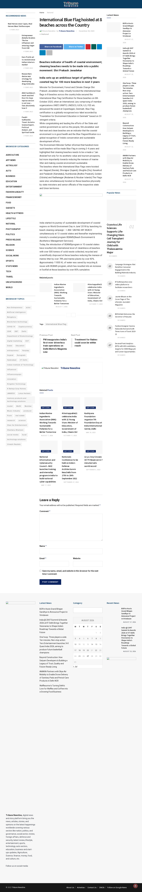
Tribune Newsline (66, 31)
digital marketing (14, 341)
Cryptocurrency (25, 327)
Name (43, 546)
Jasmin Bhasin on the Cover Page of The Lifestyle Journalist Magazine (123, 300)
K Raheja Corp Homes (16, 389)
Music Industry (13, 411)
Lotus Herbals (24, 393)
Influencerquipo (14, 374)
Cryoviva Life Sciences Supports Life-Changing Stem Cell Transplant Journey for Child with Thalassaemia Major (115, 238)
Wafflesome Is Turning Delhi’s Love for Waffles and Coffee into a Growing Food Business (54, 689)
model (10, 406)
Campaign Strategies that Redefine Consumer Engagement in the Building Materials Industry (125, 268)
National (50, 13)
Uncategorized (14, 282)
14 (92, 644)
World (9, 287)
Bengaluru (11, 317)
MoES (18, 406)
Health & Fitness (14, 213)
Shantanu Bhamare (15, 430)
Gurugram (21, 355)
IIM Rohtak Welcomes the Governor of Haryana (125, 315)
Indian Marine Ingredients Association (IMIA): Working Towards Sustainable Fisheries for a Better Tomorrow (61, 294)
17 (75, 650)
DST (27, 341)
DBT (16, 331)
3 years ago (28, 136)
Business (10, 176)
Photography (13, 229)
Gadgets (10, 208)
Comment (45, 511)
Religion (10, 245)
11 (79, 644)
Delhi (24, 331)
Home (42, 13)
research (11, 420)
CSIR (9, 331)
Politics (10, 234)
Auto (8, 171)
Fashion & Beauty (15, 192)
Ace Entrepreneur (14, 307)
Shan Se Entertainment (17, 425)
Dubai (9, 346)
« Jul (75, 666)
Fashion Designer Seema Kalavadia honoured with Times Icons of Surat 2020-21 (125, 330)
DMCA (101, 887)
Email (43, 558)
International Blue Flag (56, 324)
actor (28, 307)
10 (75, 644)
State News (12, 266)
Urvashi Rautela (14, 444)
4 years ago (28, 51)
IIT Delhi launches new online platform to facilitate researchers (123, 285)
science (22, 420)
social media (12, 435)
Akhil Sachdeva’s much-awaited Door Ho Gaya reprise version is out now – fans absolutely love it (28, 100)
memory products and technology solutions (16, 399)
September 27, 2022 (71, 482)
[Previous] (68, 315)
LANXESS (11, 393)
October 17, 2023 (95, 304)
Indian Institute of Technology (20, 365)
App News (11, 160)
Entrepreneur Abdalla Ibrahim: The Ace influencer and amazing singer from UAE (28, 41)
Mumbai (28, 406)
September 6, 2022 (93, 470)
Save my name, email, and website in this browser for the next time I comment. (70, 572)
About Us (70, 887)
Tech (8, 271)
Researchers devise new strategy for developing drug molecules (28, 79)
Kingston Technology (16, 384)
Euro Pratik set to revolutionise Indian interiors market (28, 61)
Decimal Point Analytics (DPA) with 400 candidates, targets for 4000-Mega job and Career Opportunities (125, 347)
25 (79, 656)
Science (10, 250)
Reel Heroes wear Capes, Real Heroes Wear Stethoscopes (20, 25)
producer (28, 411)
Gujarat (10, 355)
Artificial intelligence (16, 312)
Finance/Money (13, 197)
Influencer (11, 369)
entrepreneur (13, 350)
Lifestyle (11, 218)
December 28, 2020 (86, 31)
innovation (11, 379)
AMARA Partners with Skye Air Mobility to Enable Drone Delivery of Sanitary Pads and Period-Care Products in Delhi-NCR (129, 165)
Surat (24, 435)
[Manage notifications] (135, 886)
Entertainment (14, 187)
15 (96, 644)
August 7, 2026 (61, 307)
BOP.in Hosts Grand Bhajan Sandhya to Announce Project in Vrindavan (128, 29)
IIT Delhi (23, 360)
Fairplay (25, 350)
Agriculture (12, 155)
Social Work (12, 256)
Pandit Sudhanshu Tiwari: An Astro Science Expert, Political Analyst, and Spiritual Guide (28, 125)
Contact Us (92, 887)
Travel (9, 277)
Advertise (81, 887)
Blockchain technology (17, 322)
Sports (10, 261)
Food (8, 203)
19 (84, 650)
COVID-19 (11, 327)
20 (88, 650)
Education (11, 181)
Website (76, 558)
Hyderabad (11, 360)
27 (88, 656)
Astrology (11, 165)
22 (96, 650)
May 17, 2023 (46, 485)
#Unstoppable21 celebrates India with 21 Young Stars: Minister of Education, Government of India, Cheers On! (95, 292)
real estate (20, 416)
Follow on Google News (117, 887)
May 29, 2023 (90, 432)
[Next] (73, 315)
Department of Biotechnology (20, 336)
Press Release (13, 240)
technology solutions (16, 439)
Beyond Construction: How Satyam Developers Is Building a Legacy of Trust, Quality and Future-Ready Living (129, 133)
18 (79, 650)
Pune (9, 416)
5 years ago (14, 30)
